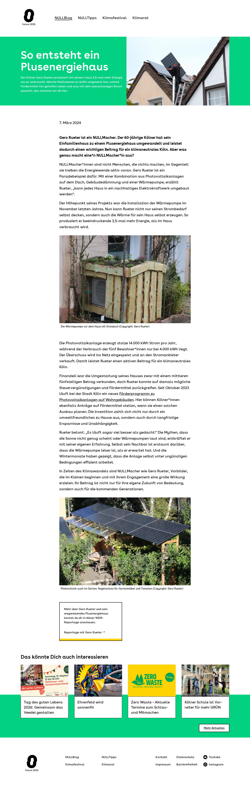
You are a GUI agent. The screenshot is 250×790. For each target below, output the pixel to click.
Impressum (163, 764)
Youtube (214, 757)
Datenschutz (185, 757)
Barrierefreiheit (186, 764)
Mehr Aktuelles (214, 728)
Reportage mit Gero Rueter (83, 632)
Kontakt (161, 757)
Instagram (216, 764)
